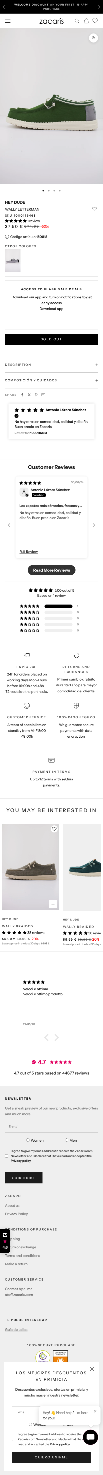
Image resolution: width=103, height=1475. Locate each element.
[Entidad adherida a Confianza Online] (51, 1357)
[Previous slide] (9, 525)
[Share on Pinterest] (36, 395)
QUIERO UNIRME (51, 1457)
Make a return (16, 1264)
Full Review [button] (29, 551)
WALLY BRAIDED (17, 926)
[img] (30, 483)
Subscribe (23, 1178)
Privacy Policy (16, 1214)
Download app (52, 308)
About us (12, 1205)
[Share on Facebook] (22, 395)
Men (70, 1424)
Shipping (12, 1239)
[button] (16, 221)
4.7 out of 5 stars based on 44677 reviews (51, 1072)
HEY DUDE (15, 202)
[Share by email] (43, 395)
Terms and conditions (22, 1255)
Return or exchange (20, 1247)
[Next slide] (94, 525)
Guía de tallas (16, 1329)
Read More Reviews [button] (51, 570)
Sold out (51, 339)
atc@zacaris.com (19, 1294)
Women (39, 1424)
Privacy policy (60, 1444)
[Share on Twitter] (29, 395)
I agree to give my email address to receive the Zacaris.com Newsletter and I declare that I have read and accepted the (51, 1439)
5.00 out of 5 (64, 590)
